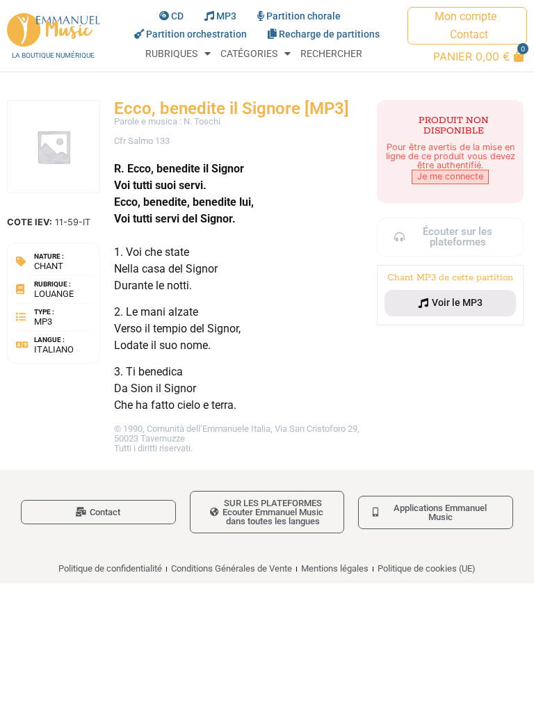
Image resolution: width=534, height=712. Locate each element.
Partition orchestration (196, 34)
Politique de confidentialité (110, 568)
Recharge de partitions (329, 34)
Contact (469, 34)
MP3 (226, 16)
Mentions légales (335, 568)
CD (177, 16)
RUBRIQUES (171, 54)
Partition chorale (303, 16)
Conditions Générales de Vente (231, 568)
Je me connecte (450, 176)
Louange (54, 294)
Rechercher (331, 54)
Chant (48, 266)
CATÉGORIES (248, 54)
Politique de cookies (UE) (427, 568)
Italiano (54, 349)
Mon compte (465, 16)
